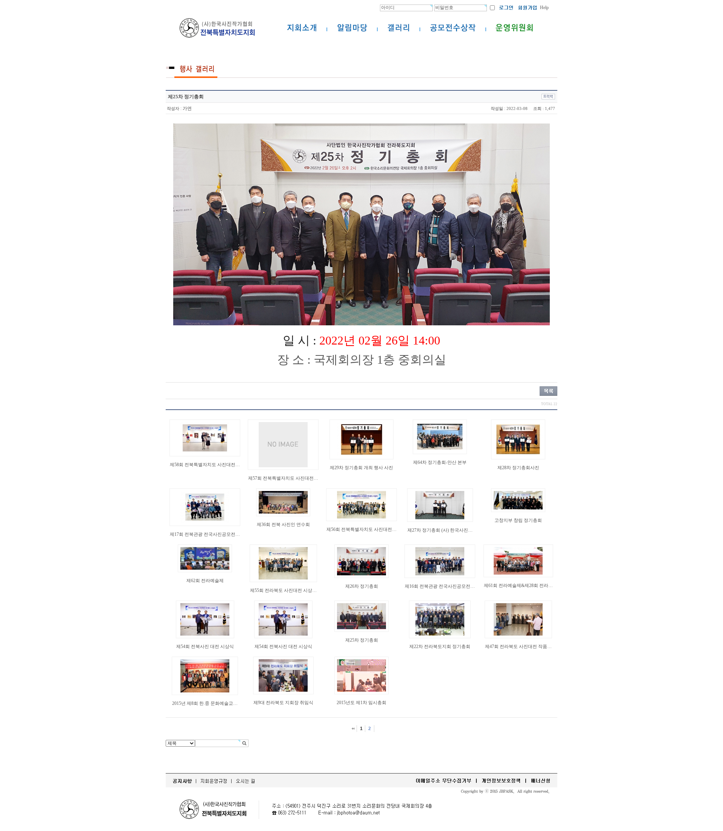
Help (544, 7)
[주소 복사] (548, 96)
